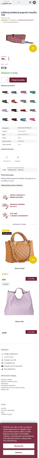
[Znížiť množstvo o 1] (8, 81)
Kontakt (3, 408)
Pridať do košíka (18, 80)
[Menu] (34, 3)
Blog (2, 412)
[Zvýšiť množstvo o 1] (8, 79)
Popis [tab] (4, 170)
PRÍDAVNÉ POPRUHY (25, 128)
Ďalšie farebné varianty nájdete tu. (12, 185)
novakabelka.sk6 (9, 363)
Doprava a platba (6, 379)
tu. (16, 441)
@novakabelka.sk (9, 369)
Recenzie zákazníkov (8, 410)
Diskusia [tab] (20, 170)
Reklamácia (4, 383)
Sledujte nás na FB (10, 360)
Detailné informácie (7, 149)
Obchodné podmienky (8, 385)
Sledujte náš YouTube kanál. (13, 366)
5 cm (19, 144)
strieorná (21, 141)
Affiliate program (6, 414)
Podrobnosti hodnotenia (25, 20)
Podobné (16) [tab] (12, 170)
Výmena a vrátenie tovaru (9, 381)
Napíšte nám (5, 389)
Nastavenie (18, 446)
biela (19, 138)
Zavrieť (15, 155)
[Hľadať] (17, 2)
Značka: (10, 22)
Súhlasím (18, 452)
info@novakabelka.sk (11, 354)
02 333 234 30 (8, 357)
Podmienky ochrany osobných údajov (13, 387)
